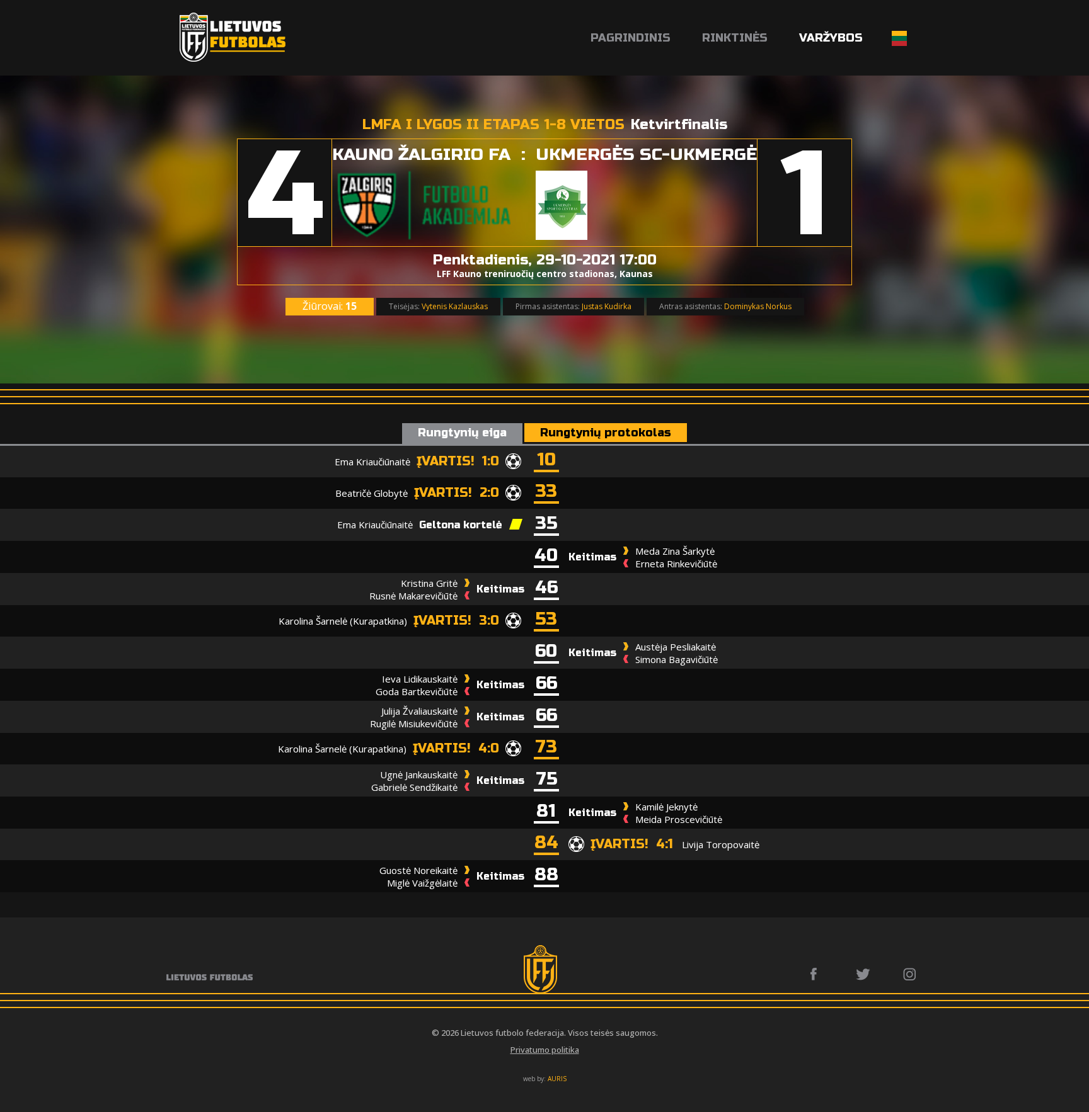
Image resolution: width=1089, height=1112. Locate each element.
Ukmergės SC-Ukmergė (646, 154)
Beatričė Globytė (371, 493)
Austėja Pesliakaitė (675, 646)
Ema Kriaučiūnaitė (372, 461)
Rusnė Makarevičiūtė (413, 595)
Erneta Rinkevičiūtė (676, 563)
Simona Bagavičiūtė (676, 659)
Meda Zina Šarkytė (675, 551)
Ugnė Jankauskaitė (419, 774)
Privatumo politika (544, 1049)
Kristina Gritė (429, 583)
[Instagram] (910, 974)
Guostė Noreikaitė (418, 870)
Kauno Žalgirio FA (421, 154)
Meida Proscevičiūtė (678, 819)
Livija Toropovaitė (720, 844)
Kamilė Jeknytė (666, 806)
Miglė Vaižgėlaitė (422, 883)
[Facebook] (817, 974)
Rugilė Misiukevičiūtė (414, 723)
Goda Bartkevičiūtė (417, 691)
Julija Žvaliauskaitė (419, 711)
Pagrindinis (631, 38)
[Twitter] (864, 974)
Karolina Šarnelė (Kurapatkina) (343, 621)
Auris (557, 1078)
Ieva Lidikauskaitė (420, 678)
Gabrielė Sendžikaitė (414, 787)
